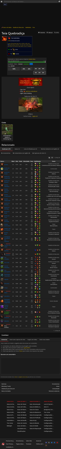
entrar (16, 376)
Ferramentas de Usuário (20, 441)
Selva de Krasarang (53, 191)
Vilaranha (6, 321)
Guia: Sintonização (35, 404)
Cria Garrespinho (7, 270)
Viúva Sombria (6, 326)
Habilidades (28, 27)
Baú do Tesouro (53, 267)
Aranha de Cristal (6, 173)
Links (57, 32)
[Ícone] (4, 38)
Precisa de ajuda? (10, 441)
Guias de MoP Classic (22, 401)
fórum (20, 351)
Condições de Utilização (10, 447)
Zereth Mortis (54, 276)
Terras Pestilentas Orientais (54, 313)
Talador (59, 213)
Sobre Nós (29, 441)
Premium (28, 444)
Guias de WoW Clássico (36, 401)
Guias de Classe (11, 404)
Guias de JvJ (33, 420)
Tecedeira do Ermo (6, 312)
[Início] (3, 445)
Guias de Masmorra (22, 409)
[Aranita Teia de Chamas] (1, 229)
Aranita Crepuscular (7, 199)
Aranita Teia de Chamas (7, 229)
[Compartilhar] (59, 1)
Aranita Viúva (32, 59)
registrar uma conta (23, 376)
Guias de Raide (11, 417)
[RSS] (46, 445)
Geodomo (58, 178)
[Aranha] (1, 164)
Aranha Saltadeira (6, 185)
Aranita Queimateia (7, 224)
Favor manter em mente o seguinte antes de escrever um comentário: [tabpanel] (23, 359)
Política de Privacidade (40, 444)
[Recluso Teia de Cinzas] (1, 306)
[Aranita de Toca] (1, 216)
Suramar (54, 259)
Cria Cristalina (6, 258)
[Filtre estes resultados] (52, 157)
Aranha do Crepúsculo (7, 177)
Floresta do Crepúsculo (51, 200)
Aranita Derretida (6, 220)
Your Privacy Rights (10, 444)
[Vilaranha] (1, 321)
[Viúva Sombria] (1, 325)
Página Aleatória (20, 444)
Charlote (8, 255)
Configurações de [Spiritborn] (49, 431)
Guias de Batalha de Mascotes (22, 420)
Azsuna (57, 186)
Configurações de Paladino (49, 423)
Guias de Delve (11, 407)
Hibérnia (54, 174)
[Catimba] (1, 250)
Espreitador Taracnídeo (7, 275)
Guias (57, 386)
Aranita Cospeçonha (7, 195)
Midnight (9, 426)
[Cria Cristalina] (1, 258)
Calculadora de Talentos (11, 420)
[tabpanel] (30, 244)
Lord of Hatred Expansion (49, 404)
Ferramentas (55, 384)
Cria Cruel (6, 262)
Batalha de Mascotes (18, 27)
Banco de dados (7, 27)
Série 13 (46, 407)
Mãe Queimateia (53, 225)
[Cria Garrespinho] (1, 270)
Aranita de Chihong (6, 208)
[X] (49, 442)
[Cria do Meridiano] (1, 266)
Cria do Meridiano (6, 266)
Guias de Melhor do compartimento (36, 407)
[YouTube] (57, 442)
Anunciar (38, 441)
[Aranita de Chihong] (1, 208)
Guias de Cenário (22, 423)
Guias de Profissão (11, 415)
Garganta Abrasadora (52, 213)
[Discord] (46, 442)
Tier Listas (10, 423)
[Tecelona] (1, 316)
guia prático (27, 347)
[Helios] (1, 291)
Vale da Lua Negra (51, 204)
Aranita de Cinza (6, 212)
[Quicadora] (1, 296)
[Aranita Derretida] (1, 220)
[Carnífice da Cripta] (1, 245)
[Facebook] (54, 442)
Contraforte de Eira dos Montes (49, 165)
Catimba (6, 250)
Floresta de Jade (52, 186)
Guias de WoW (11, 401)
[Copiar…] (49, 157)
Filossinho (6, 283)
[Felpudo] (1, 279)
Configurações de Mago (49, 428)
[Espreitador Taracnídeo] (1, 275)
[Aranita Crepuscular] (1, 199)
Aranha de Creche (6, 168)
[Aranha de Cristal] (1, 173)
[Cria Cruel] (1, 262)
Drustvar (57, 204)
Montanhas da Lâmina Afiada (53, 240)
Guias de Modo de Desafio (22, 426)
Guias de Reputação (22, 417)
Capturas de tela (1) (30, 96)
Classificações (21, 431)
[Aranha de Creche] (1, 168)
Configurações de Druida (49, 417)
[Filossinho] (1, 283)
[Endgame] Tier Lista (49, 409)
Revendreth (53, 317)
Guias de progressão (11, 409)
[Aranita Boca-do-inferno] (1, 190)
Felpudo (6, 279)
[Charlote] (1, 254)
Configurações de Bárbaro (49, 415)
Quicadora (7, 296)
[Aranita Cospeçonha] (1, 195)
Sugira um (34, 116)
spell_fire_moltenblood (31, 91)
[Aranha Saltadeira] (1, 185)
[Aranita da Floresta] (1, 203)
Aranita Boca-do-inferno (6, 190)
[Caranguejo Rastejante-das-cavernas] (1, 239)
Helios (5, 292)
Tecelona (6, 317)
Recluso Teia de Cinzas (6, 306)
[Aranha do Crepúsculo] (1, 177)
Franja (5, 288)
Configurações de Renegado (49, 426)
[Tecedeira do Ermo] (1, 312)
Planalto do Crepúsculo (50, 178)
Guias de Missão (22, 415)
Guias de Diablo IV (49, 401)
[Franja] (1, 287)
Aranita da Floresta (6, 203)
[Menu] (1, 1)
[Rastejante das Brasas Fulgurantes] (1, 301)
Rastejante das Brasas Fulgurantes (7, 301)
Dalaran (54, 251)
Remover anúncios (54, 391)
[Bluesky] (52, 442)
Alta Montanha (54, 217)
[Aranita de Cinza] (1, 212)
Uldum (55, 182)
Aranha (6, 164)
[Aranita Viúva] (1, 233)
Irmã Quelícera (53, 284)
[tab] (6, 149)
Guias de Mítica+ (11, 412)
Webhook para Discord (8, 388)
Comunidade (55, 388)
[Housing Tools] (6, 386)
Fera (33, 27)
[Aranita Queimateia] (1, 224)
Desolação (51, 182)
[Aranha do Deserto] (1, 181)
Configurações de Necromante (49, 420)
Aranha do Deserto (7, 181)
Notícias (4, 384)
